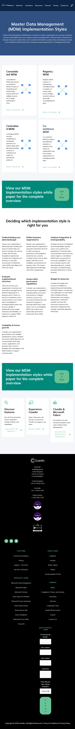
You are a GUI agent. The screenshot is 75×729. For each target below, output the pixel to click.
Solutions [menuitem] (53, 556)
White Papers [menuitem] (53, 565)
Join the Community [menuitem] (21, 569)
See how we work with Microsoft (60, 434)
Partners (48, 5)
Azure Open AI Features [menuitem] (21, 597)
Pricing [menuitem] (21, 560)
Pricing (55, 5)
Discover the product (11, 430)
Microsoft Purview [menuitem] (21, 592)
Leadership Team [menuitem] (53, 606)
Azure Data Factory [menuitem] (21, 606)
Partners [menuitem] (53, 601)
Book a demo (35, 429)
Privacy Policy (64, 723)
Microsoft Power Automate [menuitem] (21, 601)
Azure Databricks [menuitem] (21, 615)
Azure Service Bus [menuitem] (21, 610)
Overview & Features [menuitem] (21, 556)
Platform (11, 5)
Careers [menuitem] (52, 615)
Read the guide (13, 110)
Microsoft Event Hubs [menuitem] (21, 619)
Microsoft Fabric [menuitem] (21, 588)
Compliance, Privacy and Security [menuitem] (52, 592)
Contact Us (64, 5)
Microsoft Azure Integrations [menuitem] (21, 583)
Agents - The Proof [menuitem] (21, 565)
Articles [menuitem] (52, 560)
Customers (29, 5)
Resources (39, 5)
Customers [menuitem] (53, 597)
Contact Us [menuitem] (53, 619)
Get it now (62, 194)
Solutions (19, 5)
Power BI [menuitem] (21, 624)
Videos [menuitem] (52, 569)
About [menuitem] (53, 588)
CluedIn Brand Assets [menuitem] (52, 610)
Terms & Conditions (50, 723)
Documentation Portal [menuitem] (52, 574)
